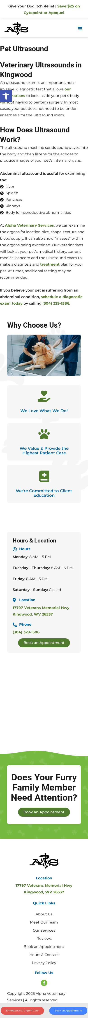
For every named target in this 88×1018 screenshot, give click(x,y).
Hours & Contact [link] (44, 955)
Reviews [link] (44, 938)
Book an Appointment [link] (44, 946)
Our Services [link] (44, 930)
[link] (6, 96)
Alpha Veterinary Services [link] (29, 225)
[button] (79, 28)
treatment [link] (50, 264)
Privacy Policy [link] (44, 963)
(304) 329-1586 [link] (55, 303)
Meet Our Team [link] (44, 922)
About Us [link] (44, 914)
